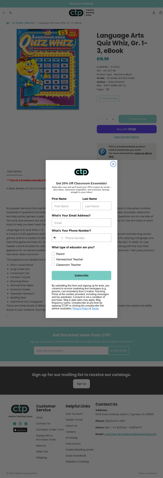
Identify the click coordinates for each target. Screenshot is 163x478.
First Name (59, 199)
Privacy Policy (81, 308)
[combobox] (58, 238)
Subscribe (82, 275)
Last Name (89, 199)
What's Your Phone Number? (71, 230)
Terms (95, 308)
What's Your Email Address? (71, 215)
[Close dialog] (113, 164)
